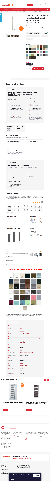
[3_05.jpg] (16, 275)
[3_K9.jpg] (39, 302)
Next (48, 380)
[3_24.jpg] (11, 281)
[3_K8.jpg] (33, 302)
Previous (45, 380)
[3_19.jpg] (27, 275)
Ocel (21, 350)
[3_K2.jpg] (33, 297)
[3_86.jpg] (39, 291)
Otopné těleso (23, 357)
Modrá (25, 339)
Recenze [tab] (15, 79)
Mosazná (28, 339)
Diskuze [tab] (25, 79)
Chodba (21, 352)
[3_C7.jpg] (16, 297)
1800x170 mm (29, 36)
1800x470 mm (44, 36)
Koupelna (25, 352)
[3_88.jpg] (11, 297)
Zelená (40, 341)
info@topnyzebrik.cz (19, 458)
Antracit (21, 338)
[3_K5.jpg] (16, 302)
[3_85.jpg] (33, 291)
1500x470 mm (36, 33)
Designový (22, 365)
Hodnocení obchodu (4, 469)
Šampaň (34, 341)
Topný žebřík (32, 357)
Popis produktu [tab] (6, 79)
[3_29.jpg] (27, 281)
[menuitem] (6, 9)
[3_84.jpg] (27, 291)
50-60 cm (22, 331)
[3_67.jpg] (39, 286)
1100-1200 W (22, 336)
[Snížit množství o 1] (30, 69)
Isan (21, 328)
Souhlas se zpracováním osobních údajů (8, 473)
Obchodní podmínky (4, 470)
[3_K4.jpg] (11, 302)
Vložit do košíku (39, 68)
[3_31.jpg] (33, 281)
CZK (45, 1)
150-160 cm (27, 333)
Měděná (21, 339)
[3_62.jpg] (27, 286)
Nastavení (13, 479)
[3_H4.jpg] (22, 297)
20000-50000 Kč (23, 325)
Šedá (38, 341)
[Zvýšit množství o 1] (30, 68)
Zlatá (21, 342)
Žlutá (24, 342)
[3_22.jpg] (33, 275)
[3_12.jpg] (22, 275)
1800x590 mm (29, 39)
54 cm (21, 363)
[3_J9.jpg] (27, 297)
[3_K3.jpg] (39, 297)
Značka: (28, 76)
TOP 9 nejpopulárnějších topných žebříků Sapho (24, 469)
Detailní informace (29, 41)
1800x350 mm (36, 36)
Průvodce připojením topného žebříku (23, 465)
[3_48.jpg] (11, 286)
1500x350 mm (29, 33)
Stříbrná (31, 341)
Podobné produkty (43, 79)
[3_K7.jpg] (27, 302)
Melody (21, 344)
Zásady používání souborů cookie (7, 472)
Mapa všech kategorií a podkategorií (7, 474)
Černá (32, 338)
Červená (35, 338)
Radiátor (28, 357)
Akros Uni (25, 344)
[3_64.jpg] (33, 286)
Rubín (35, 339)
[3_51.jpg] (16, 286)
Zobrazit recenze (13, 428)
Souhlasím (36, 475)
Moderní (26, 365)
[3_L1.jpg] (25, 307)
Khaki (38, 338)
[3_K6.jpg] (22, 302)
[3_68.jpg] (11, 291)
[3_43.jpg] (39, 281)
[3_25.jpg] (16, 281)
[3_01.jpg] (11, 275)
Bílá (30, 338)
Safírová (21, 341)
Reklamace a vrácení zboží (5, 468)
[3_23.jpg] (39, 275)
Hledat (29, 5)
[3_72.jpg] (16, 291)
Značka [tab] (34, 79)
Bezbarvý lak (26, 338)
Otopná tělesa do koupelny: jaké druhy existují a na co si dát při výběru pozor (23, 467)
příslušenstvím (32, 110)
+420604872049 (29, 458)
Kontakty (2, 1)
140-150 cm (22, 333)
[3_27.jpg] (22, 281)
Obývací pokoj (30, 352)
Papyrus (32, 339)
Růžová (38, 339)
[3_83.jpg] (22, 291)
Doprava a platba (8, 1)
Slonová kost (26, 341)
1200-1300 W (27, 336)
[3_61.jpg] (22, 286)
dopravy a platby (13, 116)
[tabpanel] (13, 398)
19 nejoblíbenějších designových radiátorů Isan (24, 472)
